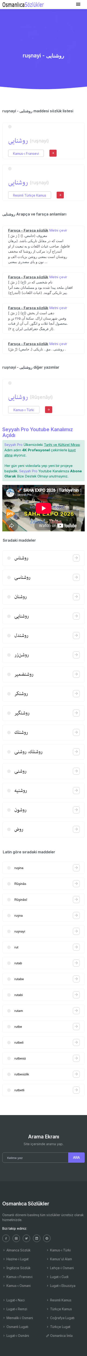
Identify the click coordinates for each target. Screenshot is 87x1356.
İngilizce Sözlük (18, 1268)
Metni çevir (58, 230)
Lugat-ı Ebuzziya (62, 1286)
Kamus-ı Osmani (18, 1286)
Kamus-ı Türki (23, 410)
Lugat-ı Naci (15, 1300)
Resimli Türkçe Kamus (29, 195)
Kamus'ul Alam (60, 1259)
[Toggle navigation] (78, 4)
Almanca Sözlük (18, 1250)
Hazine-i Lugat (17, 1259)
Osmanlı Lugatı (17, 1327)
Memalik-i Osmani (19, 1318)
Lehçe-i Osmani (61, 1268)
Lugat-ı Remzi (16, 1309)
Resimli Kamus (60, 1300)
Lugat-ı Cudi (58, 1277)
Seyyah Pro (13, 444)
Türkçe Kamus (60, 1309)
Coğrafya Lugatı (61, 1318)
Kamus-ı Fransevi (26, 153)
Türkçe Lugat (59, 1327)
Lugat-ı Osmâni (17, 1336)
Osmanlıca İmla (61, 1336)
